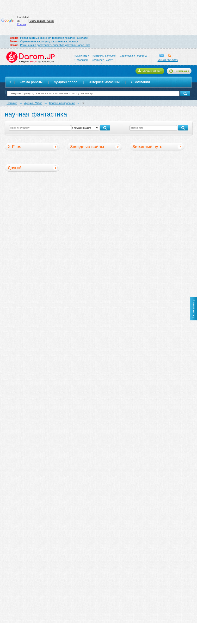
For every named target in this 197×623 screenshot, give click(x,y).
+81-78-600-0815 (168, 60)
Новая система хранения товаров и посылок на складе (54, 37)
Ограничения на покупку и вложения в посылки (49, 41)
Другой (15, 167)
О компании (140, 82)
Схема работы (31, 82)
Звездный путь (147, 146)
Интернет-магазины (104, 82)
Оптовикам (81, 59)
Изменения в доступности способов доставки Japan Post (55, 45)
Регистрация (182, 71)
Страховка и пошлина (133, 55)
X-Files (14, 146)
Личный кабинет (152, 71)
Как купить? (81, 55)
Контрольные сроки (104, 55)
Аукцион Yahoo (65, 82)
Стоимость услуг (102, 59)
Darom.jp (30, 57)
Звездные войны (87, 146)
